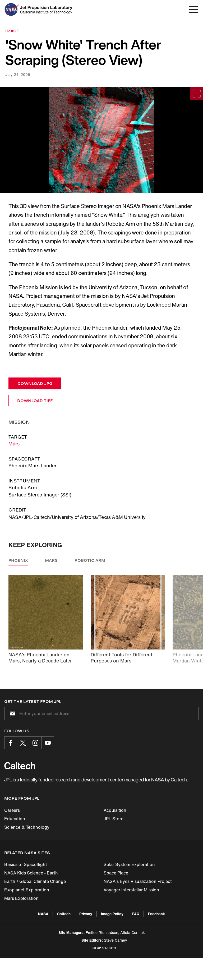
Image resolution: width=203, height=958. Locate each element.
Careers (12, 810)
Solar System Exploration (129, 864)
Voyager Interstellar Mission (131, 890)
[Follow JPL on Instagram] (35, 742)
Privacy (85, 913)
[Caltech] (19, 765)
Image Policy (112, 913)
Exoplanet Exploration (26, 890)
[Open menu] (193, 9)
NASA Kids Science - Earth (31, 873)
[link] (101, 140)
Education (14, 819)
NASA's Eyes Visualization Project (138, 881)
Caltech (64, 913)
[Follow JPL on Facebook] (10, 742)
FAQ (135, 913)
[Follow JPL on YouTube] (47, 742)
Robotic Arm (90, 560)
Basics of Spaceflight (25, 864)
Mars (14, 443)
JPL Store (113, 819)
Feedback (156, 913)
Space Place (116, 873)
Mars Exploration (21, 898)
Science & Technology (26, 827)
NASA (43, 913)
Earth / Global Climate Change (35, 881)
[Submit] (11, 713)
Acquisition (115, 810)
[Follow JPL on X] (23, 742)
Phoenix (18, 560)
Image (12, 31)
